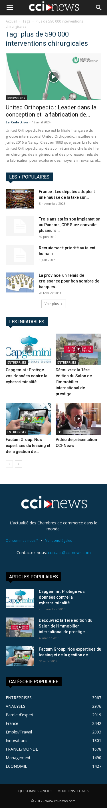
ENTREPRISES (16, 362)
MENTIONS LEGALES (73, 791)
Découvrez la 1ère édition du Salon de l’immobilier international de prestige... (74, 382)
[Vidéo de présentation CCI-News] (78, 419)
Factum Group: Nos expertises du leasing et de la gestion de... (28, 445)
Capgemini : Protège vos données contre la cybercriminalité (26, 376)
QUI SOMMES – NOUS (35, 791)
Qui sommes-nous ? (22, 540)
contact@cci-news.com (69, 552)
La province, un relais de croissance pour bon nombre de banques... (69, 281)
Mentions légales (58, 540)
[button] (10, 7)
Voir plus (52, 303)
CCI (59, 432)
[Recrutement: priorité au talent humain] (20, 255)
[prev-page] (9, 464)
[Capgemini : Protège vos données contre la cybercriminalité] (28, 349)
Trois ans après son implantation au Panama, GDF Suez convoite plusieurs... (69, 225)
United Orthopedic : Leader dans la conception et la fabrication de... (51, 111)
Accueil (11, 21)
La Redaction (17, 122)
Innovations (16, 98)
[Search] (99, 7)
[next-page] (18, 464)
